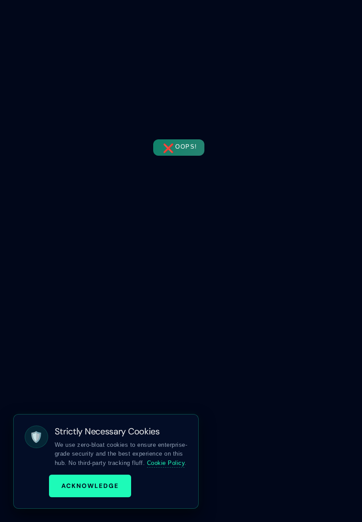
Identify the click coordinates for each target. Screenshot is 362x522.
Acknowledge (90, 486)
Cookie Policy (166, 463)
